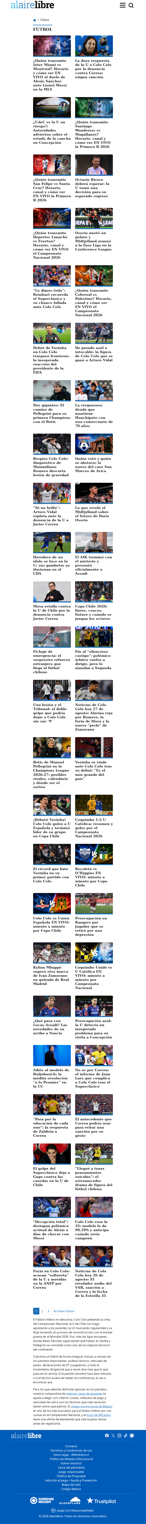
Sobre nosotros (71, 1463)
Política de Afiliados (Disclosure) (71, 1459)
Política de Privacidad (71, 1476)
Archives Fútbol (64, 1311)
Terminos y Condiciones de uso (71, 1450)
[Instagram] (119, 1435)
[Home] (33, 5)
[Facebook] (107, 1435)
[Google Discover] (132, 1435)
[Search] (131, 5)
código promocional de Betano (91, 1406)
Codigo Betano (71, 1489)
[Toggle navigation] (123, 4)
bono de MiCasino (99, 1415)
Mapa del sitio (71, 1485)
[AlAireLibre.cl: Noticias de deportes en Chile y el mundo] (26, 1435)
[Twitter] (113, 1435)
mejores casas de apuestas (84, 1394)
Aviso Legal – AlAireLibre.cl (71, 1455)
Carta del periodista (71, 1467)
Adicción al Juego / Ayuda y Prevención (71, 1480)
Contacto (71, 1446)
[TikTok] (125, 1435)
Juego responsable (71, 1472)
